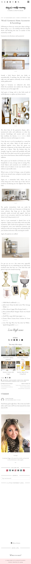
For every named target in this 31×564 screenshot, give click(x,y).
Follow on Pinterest (16, 543)
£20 (8, 307)
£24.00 (8, 313)
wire (24, 381)
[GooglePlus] (15, 471)
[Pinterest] (7, 2)
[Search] (18, 2)
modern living (15, 381)
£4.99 (18, 302)
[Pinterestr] (10, 471)
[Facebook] (10, 2)
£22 (27, 309)
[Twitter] (2, 2)
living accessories (6, 381)
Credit (15, 71)
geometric (5, 380)
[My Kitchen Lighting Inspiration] (8, 351)
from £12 (5, 320)
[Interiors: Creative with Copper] (8, 366)
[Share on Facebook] (6, 377)
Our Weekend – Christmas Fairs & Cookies (7, 386)
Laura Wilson (9, 398)
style (21, 381)
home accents (13, 380)
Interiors (26, 380)
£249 (24, 316)
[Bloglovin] (13, 2)
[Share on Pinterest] (10, 377)
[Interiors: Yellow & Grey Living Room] (23, 366)
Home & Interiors (21, 17)
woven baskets (21, 136)
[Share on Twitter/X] (8, 377)
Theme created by (15, 562)
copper (10, 28)
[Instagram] (4, 2)
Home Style (20, 380)
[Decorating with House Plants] (23, 351)
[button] (29, 2)
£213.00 (16, 325)
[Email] (15, 2)
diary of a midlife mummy (15, 7)
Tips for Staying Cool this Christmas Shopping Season (23, 386)
